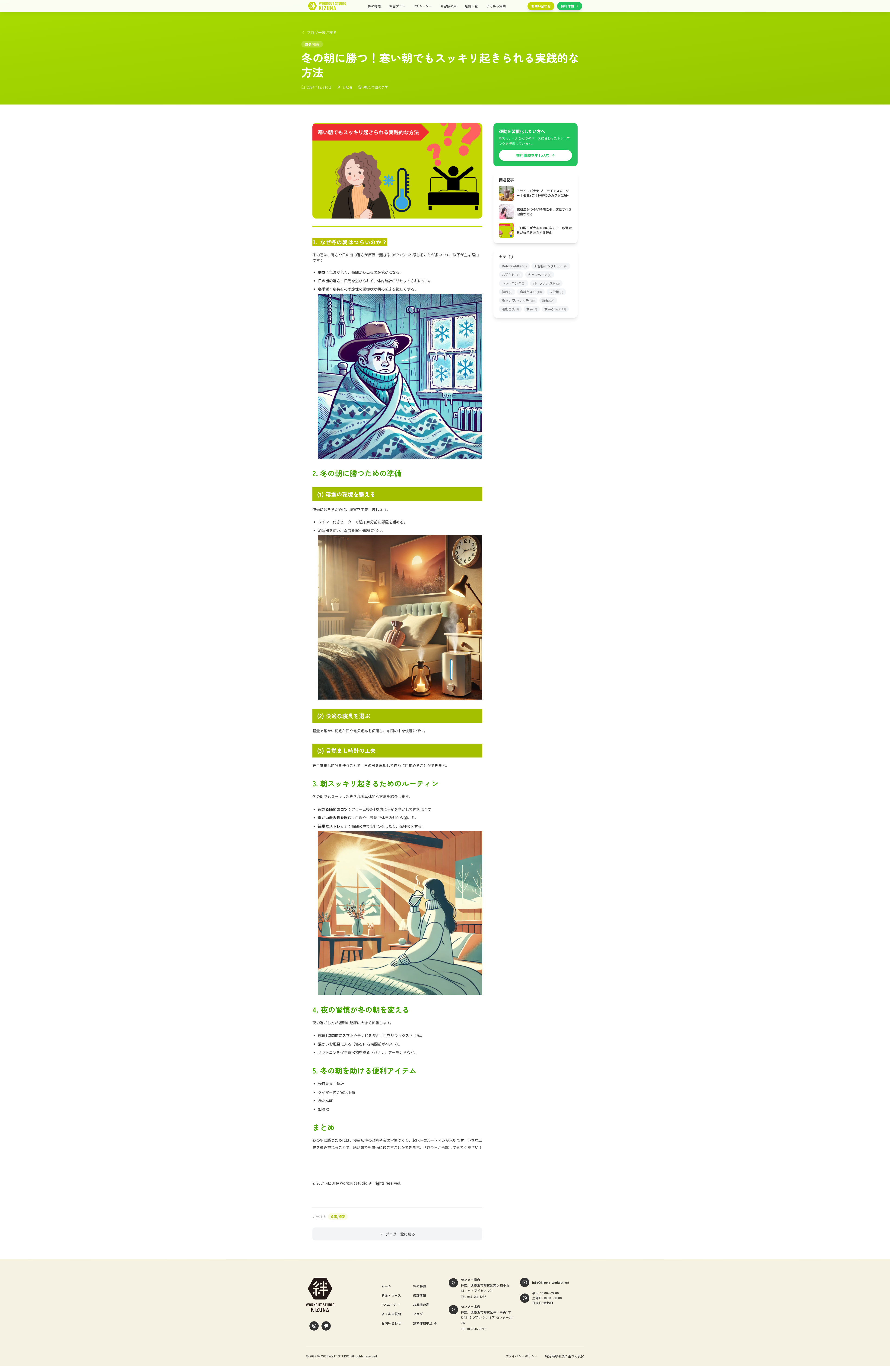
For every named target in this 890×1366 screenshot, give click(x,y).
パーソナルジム (546, 283)
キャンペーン (539, 274)
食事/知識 (338, 1216)
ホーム (386, 1286)
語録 (548, 300)
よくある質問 (496, 6)
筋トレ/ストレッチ (518, 300)
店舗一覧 (471, 6)
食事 (531, 309)
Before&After (514, 266)
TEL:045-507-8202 (473, 1328)
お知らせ (511, 274)
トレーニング (513, 283)
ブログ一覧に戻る (322, 32)
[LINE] (326, 1326)
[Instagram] (314, 1326)
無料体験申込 (422, 1323)
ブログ (418, 1314)
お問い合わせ (541, 6)
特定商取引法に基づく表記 (564, 1356)
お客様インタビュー (551, 266)
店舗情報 (419, 1295)
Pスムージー (423, 6)
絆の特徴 (374, 6)
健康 (507, 291)
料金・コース (391, 1295)
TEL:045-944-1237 (473, 1296)
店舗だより (531, 291)
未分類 (556, 291)
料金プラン (397, 6)
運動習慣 (510, 309)
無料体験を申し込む (533, 155)
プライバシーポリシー (521, 1356)
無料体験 (567, 6)
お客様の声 (448, 6)
